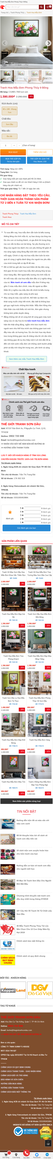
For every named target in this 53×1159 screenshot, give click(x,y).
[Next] (48, 43)
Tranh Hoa (6, 217)
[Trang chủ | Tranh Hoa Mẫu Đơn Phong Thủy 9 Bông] (2, 7)
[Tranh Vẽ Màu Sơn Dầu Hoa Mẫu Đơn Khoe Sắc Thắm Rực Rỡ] (13, 557)
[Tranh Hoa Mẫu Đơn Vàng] (40, 725)
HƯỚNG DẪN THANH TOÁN (16, 448)
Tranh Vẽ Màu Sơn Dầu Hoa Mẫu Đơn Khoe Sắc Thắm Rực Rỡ (13, 575)
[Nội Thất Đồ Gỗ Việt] (13, 990)
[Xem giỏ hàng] (48, 7)
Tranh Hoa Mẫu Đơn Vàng (39, 740)
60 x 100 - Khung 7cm (9, 110)
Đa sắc (9, 136)
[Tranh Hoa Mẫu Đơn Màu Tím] (13, 767)
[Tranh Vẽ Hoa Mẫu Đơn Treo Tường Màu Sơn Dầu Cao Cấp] (40, 557)
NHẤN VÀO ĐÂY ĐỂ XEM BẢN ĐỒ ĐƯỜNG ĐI (24, 444)
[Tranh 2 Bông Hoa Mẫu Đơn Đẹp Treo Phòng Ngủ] (40, 767)
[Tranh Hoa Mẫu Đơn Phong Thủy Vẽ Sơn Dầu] (40, 683)
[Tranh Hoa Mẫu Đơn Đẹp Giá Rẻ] (13, 599)
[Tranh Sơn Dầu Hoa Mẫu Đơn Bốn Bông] (40, 599)
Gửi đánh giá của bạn (26, 528)
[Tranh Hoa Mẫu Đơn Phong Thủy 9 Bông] (26, 69)
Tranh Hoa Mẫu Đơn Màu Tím (13, 782)
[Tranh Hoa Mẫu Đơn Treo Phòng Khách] (13, 641)
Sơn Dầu (9, 124)
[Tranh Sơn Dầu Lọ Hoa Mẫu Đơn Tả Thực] (13, 683)
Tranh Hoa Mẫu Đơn (28, 214)
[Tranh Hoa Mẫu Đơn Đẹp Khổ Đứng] (13, 725)
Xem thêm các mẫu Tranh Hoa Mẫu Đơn (26, 359)
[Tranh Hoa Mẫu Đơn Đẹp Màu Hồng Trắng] (40, 641)
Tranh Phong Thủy (10, 214)
